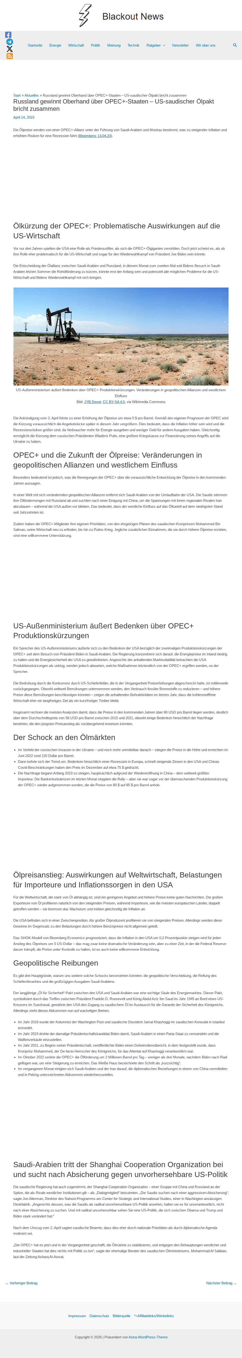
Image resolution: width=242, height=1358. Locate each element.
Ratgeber (154, 45)
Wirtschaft (76, 45)
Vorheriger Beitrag (21, 1283)
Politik (95, 45)
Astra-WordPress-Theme (148, 1337)
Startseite (35, 45)
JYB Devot (92, 402)
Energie (55, 45)
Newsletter (180, 45)
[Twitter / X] (9, 48)
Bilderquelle (121, 1316)
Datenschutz (99, 1316)
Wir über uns (206, 45)
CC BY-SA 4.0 (114, 402)
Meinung (114, 45)
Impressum (77, 1316)
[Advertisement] (121, 178)
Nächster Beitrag (221, 1283)
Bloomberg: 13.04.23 (95, 136)
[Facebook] (8, 34)
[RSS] (9, 56)
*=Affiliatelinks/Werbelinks (154, 1316)
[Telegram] (9, 41)
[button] (163, 45)
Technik (133, 45)
